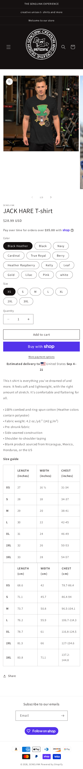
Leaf (67, 265)
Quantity (8, 311)
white (64, 275)
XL (61, 292)
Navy (60, 246)
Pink (46, 275)
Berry (60, 255)
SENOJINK (34, 764)
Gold (11, 275)
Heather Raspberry (21, 265)
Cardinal (14, 255)
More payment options (42, 356)
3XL (26, 301)
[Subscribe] (62, 716)
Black (43, 246)
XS (9, 292)
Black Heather (18, 246)
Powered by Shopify (52, 764)
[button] (8, 47)
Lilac (29, 275)
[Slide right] (51, 197)
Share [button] (12, 676)
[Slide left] (32, 197)
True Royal (38, 255)
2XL (10, 301)
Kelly (49, 265)
